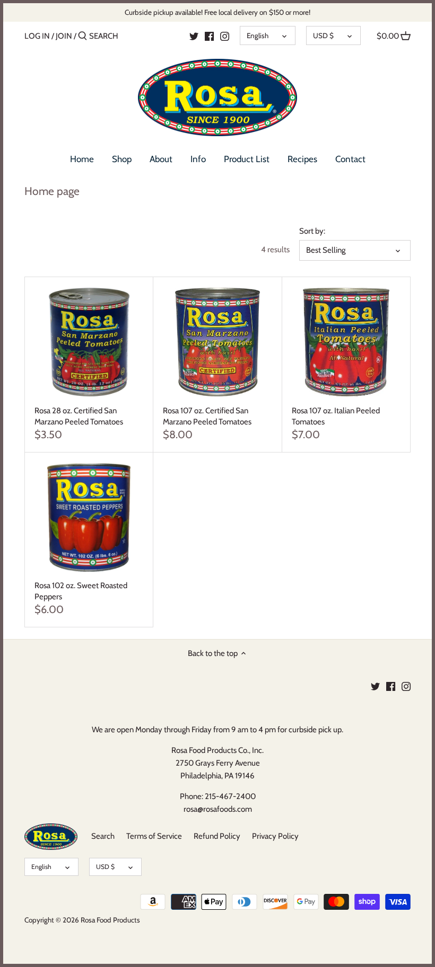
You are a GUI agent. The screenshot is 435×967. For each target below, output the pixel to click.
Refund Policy (217, 836)
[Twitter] (193, 35)
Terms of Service (154, 836)
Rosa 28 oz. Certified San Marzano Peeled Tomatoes (78, 416)
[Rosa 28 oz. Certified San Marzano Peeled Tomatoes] (88, 342)
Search (103, 836)
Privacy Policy (275, 836)
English (257, 35)
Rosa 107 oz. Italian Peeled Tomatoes (336, 416)
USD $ (323, 35)
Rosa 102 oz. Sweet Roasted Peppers (80, 591)
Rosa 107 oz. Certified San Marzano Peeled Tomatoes (207, 416)
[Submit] (82, 36)
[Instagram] (224, 35)
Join (64, 36)
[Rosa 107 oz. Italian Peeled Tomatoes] (346, 342)
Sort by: (312, 231)
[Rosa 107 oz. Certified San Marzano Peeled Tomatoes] (217, 342)
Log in (37, 36)
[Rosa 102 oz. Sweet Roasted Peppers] (88, 517)
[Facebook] (209, 35)
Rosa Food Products (110, 920)
